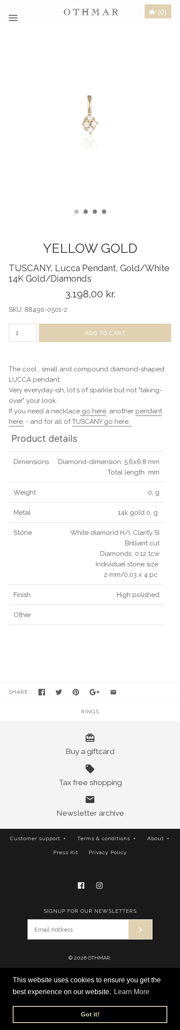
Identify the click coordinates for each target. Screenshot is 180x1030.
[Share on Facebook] (41, 692)
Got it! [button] (90, 1014)
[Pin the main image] (76, 692)
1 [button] (76, 212)
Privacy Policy (108, 852)
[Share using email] (113, 692)
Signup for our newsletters (90, 911)
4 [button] (103, 212)
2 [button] (85, 212)
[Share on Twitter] (58, 692)
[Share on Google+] (95, 692)
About (158, 838)
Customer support (38, 838)
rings (90, 712)
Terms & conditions (106, 838)
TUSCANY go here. (102, 422)
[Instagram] (99, 885)
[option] (90, 114)
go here (93, 411)
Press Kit (65, 852)
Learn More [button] (131, 991)
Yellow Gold (90, 248)
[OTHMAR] (90, 11)
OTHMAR (99, 958)
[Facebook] (81, 885)
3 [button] (94, 212)
